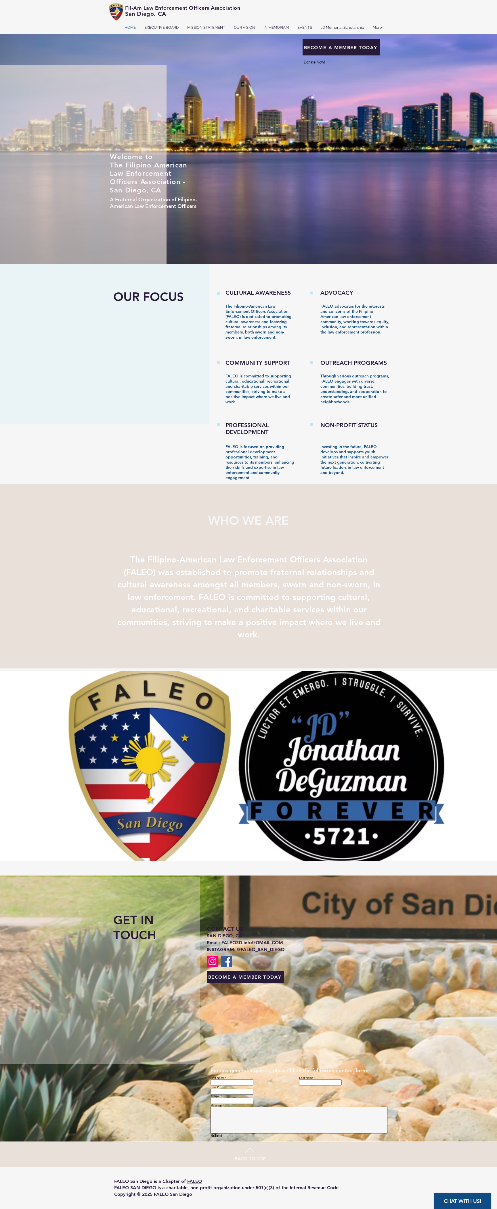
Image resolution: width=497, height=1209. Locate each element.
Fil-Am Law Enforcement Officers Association (182, 8)
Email (215, 1087)
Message (217, 1105)
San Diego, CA (145, 13)
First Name (218, 1077)
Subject (216, 1096)
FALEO (194, 1181)
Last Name (307, 1077)
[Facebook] (226, 961)
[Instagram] (212, 961)
